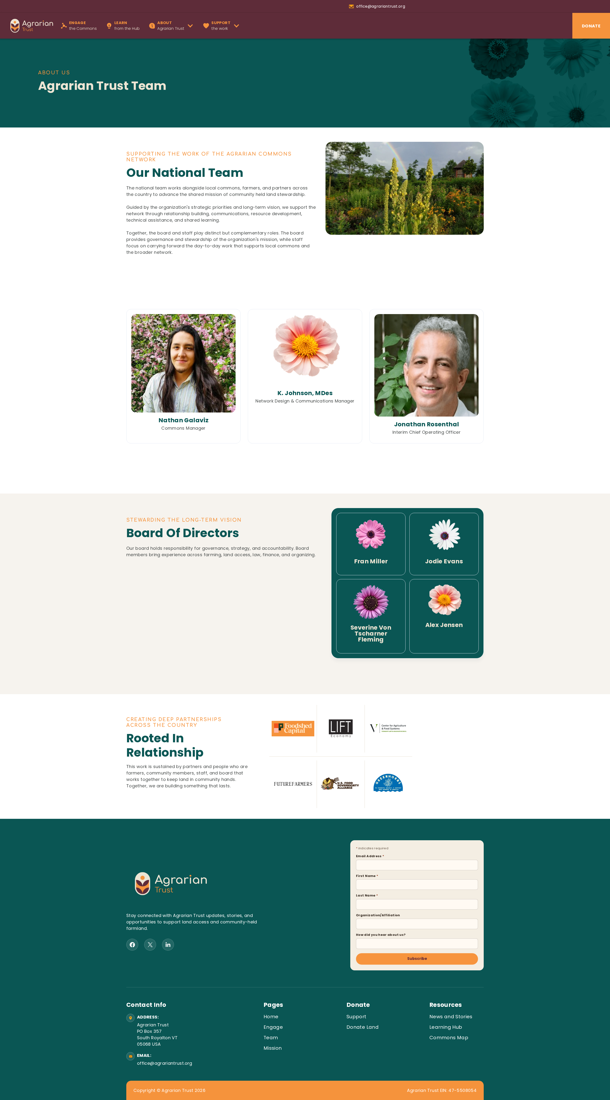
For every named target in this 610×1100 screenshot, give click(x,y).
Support (356, 1016)
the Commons (83, 25)
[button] (172, 25)
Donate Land (362, 1027)
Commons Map (448, 1037)
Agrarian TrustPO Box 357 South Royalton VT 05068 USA (157, 1034)
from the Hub (127, 25)
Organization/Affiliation (378, 915)
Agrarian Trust (170, 25)
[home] (29, 25)
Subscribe (417, 958)
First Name (367, 876)
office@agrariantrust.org (164, 1063)
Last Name (367, 895)
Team (271, 1037)
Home (271, 1016)
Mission (273, 1048)
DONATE (591, 26)
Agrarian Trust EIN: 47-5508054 (442, 1090)
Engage (273, 1027)
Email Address (370, 856)
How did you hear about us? (381, 934)
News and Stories (451, 1016)
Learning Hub (445, 1027)
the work (220, 25)
